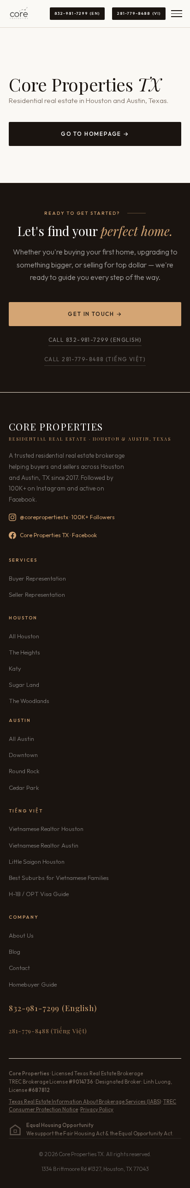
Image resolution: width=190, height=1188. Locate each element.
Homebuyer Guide (33, 984)
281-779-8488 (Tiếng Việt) (48, 1030)
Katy (15, 668)
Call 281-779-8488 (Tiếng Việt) (95, 359)
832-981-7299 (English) (52, 1008)
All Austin (21, 738)
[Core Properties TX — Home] (19, 14)
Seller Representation (37, 594)
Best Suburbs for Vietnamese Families (59, 877)
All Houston (24, 636)
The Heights (24, 652)
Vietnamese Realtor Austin (43, 845)
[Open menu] (176, 13)
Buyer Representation (37, 578)
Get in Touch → (95, 313)
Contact (19, 967)
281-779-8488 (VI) (139, 13)
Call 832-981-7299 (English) (95, 339)
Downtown (23, 754)
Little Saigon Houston (37, 861)
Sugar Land (24, 684)
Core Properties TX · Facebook (58, 535)
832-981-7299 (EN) (77, 13)
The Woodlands (29, 700)
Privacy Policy (96, 1109)
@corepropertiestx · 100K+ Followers (67, 517)
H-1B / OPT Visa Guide (39, 893)
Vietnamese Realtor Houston (46, 828)
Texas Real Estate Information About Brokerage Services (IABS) (85, 1101)
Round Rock (24, 771)
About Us (21, 935)
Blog (14, 951)
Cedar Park (24, 787)
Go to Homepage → (95, 133)
